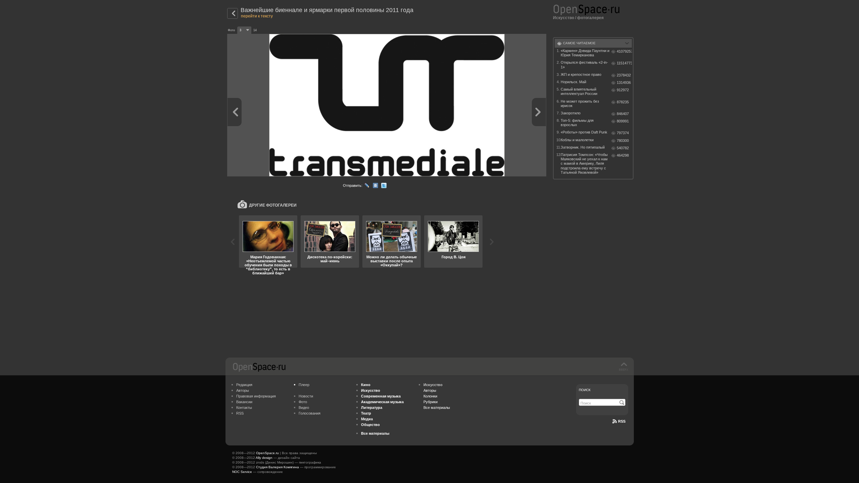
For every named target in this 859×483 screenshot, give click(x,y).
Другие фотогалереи (273, 205)
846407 (623, 114)
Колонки (430, 396)
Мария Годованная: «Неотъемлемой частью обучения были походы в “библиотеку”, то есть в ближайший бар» (268, 265)
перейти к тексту (257, 16)
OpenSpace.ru (267, 453)
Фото (303, 402)
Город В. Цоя (453, 257)
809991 (623, 121)
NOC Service (242, 472)
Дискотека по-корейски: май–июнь (329, 259)
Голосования (309, 413)
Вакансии (244, 402)
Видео (304, 408)
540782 (623, 148)
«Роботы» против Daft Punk (584, 132)
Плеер (304, 385)
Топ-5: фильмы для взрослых (577, 122)
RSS (240, 413)
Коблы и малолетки (577, 140)
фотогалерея (590, 17)
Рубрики (430, 402)
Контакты (244, 408)
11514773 (624, 63)
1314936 (624, 82)
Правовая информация (256, 396)
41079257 (624, 51)
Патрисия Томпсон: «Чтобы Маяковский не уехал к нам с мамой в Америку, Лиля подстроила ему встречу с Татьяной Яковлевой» (584, 163)
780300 (623, 141)
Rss (621, 421)
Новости (306, 396)
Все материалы (436, 408)
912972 (623, 90)
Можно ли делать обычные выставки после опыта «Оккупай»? (391, 261)
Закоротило (570, 113)
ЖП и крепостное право (581, 74)
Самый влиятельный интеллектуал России (579, 91)
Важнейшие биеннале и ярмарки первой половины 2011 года (327, 10)
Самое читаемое (579, 43)
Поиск (585, 390)
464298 (623, 155)
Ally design (264, 458)
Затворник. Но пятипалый (583, 147)
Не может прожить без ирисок (580, 103)
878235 (623, 102)
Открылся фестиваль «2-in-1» (584, 64)
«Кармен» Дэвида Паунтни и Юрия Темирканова (585, 53)
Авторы (242, 390)
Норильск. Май (573, 82)
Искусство (563, 17)
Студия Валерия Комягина (277, 467)
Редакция (244, 385)
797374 (623, 133)
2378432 (624, 75)
